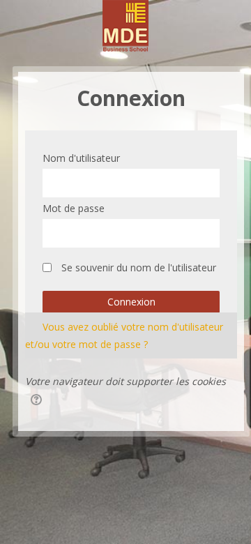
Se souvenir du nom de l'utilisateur (138, 267)
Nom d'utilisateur (81, 158)
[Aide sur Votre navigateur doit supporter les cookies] (37, 398)
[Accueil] (125, 28)
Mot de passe (74, 208)
